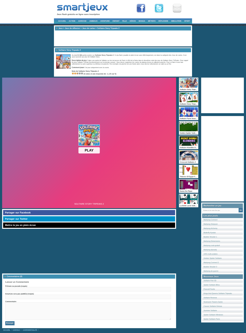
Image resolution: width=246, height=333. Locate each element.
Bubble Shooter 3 (210, 267)
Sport (187, 21)
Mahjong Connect (210, 220)
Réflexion (163, 21)
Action (72, 21)
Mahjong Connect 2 (211, 263)
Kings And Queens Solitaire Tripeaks (218, 293)
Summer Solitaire (210, 311)
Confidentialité (30, 330)
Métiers (152, 21)
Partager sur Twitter (16, 219)
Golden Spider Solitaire (213, 258)
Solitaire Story (95, 57)
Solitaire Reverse (210, 298)
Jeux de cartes (88, 28)
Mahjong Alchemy (210, 228)
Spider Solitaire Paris (212, 319)
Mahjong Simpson (211, 224)
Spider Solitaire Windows (213, 315)
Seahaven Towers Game (213, 302)
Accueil (62, 21)
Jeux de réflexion (72, 28)
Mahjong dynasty (210, 250)
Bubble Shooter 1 (210, 237)
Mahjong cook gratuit (212, 245)
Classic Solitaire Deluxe (213, 306)
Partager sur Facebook (18, 212)
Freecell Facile (209, 289)
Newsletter (177, 8)
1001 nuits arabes (211, 254)
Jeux (61, 28)
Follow (159, 8)
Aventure (105, 21)
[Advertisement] (123, 38)
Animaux (93, 21)
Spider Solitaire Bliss (212, 285)
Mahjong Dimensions (212, 241)
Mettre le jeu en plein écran (20, 225)
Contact (16, 330)
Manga (142, 21)
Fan (140, 8)
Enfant (116, 21)
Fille (124, 21)
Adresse (82, 21)
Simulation (176, 21)
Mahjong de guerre (211, 271)
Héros (133, 21)
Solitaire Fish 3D (210, 281)
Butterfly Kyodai (210, 233)
